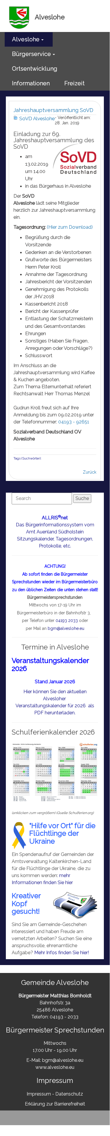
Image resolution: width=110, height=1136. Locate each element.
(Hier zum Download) (70, 227)
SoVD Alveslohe (37, 118)
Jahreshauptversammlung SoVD (53, 110)
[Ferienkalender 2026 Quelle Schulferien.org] (55, 772)
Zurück (89, 472)
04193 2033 (67, 620)
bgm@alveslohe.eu (66, 628)
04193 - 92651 (73, 422)
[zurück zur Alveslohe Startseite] (19, 17)
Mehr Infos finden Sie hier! (61, 952)
